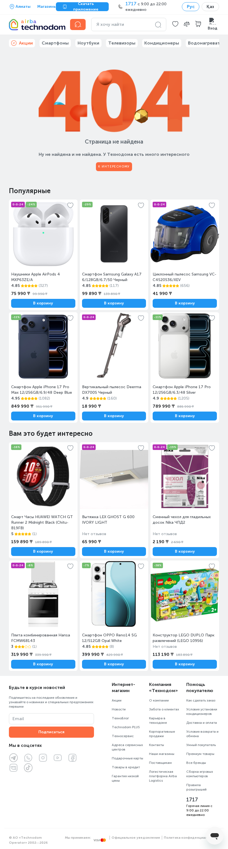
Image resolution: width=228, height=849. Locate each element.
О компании (159, 700)
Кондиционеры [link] (161, 43)
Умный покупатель (201, 745)
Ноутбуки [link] (88, 43)
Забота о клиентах (164, 709)
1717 (192, 800)
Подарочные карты (127, 758)
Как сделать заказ (200, 700)
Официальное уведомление (135, 838)
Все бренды (196, 763)
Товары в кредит (126, 767)
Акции (117, 700)
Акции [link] (26, 43)
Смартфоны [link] (55, 43)
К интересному (114, 166)
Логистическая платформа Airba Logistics (163, 776)
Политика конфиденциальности (191, 838)
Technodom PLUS (126, 727)
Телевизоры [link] (121, 43)
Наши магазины (161, 754)
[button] (175, 24)
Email (18, 718)
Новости (119, 709)
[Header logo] (36, 24)
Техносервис (123, 736)
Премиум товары (200, 754)
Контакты (156, 745)
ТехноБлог (120, 718)
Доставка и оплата (201, 723)
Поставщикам (160, 763)
